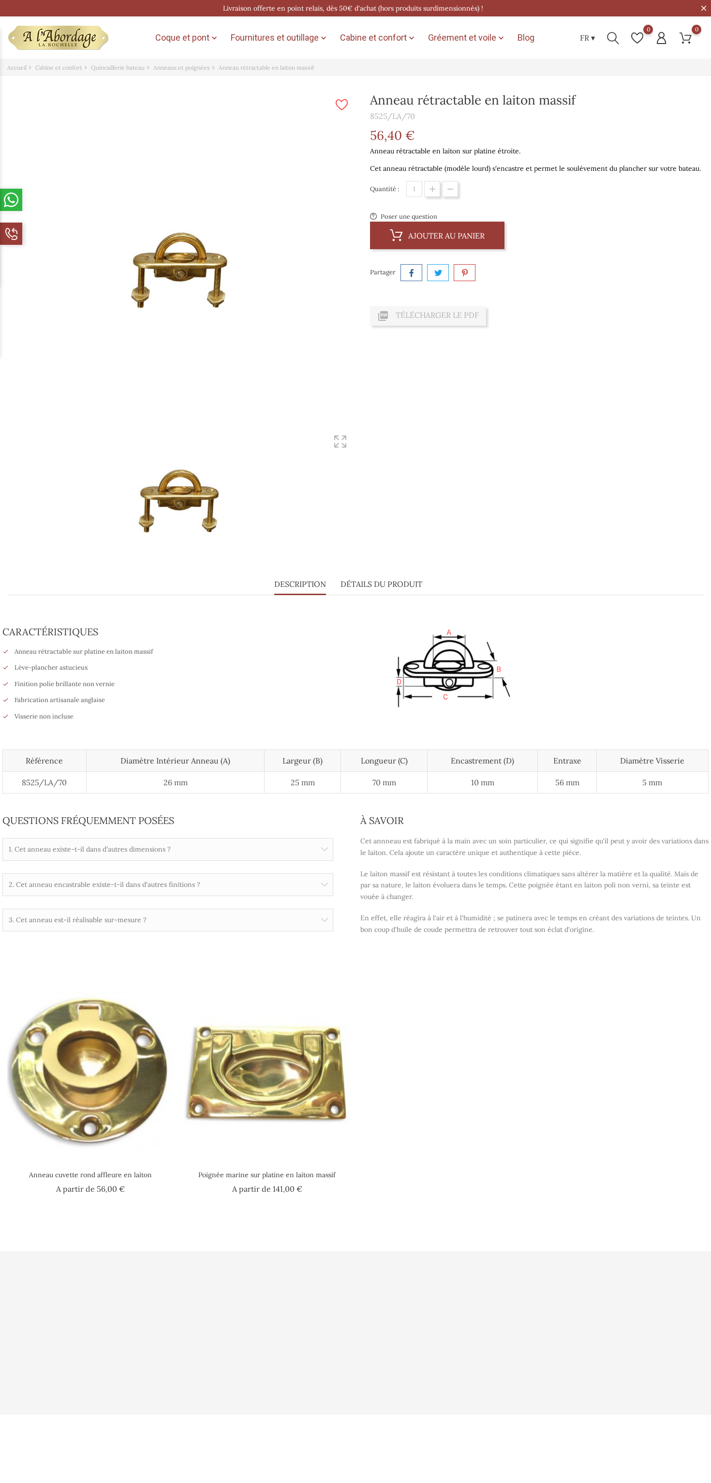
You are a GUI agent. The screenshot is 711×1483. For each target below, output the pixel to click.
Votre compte (443, 1279)
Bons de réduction (446, 1362)
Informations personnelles (458, 1300)
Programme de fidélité (334, 1331)
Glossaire (315, 1378)
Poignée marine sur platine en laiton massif (267, 1174)
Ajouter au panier (445, 235)
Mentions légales (209, 1347)
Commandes (438, 1316)
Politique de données (215, 1316)
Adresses (432, 1347)
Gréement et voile (467, 37)
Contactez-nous (208, 1378)
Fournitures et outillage (279, 37)
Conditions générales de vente (228, 1331)
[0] (637, 38)
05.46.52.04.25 (39, 1365)
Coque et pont (187, 37)
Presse (311, 1316)
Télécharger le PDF (428, 316)
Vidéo (309, 1300)
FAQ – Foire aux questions (339, 1362)
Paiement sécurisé (328, 1347)
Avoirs (428, 1331)
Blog (526, 37)
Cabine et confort (378, 37)
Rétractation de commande (459, 1378)
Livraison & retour (211, 1362)
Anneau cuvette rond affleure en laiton (90, 1174)
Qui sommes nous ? (212, 1300)
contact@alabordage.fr (52, 1380)
